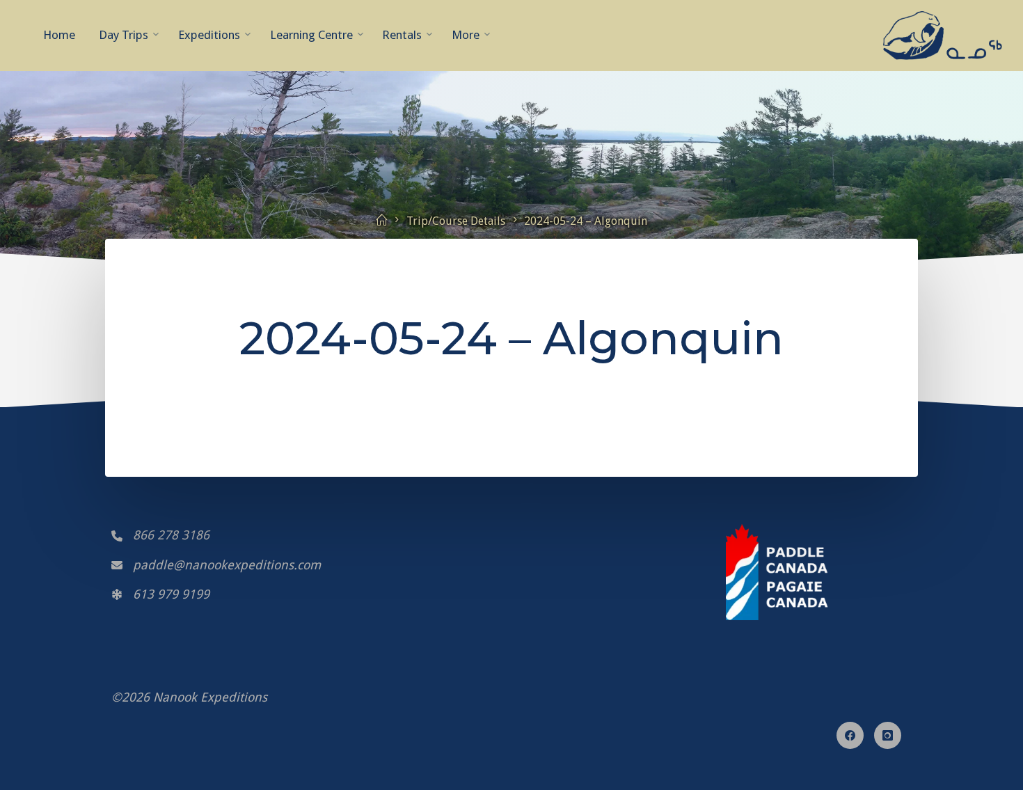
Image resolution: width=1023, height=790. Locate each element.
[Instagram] (887, 735)
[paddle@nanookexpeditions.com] (216, 565)
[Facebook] (850, 735)
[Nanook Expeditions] (942, 34)
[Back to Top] (511, 762)
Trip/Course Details (455, 221)
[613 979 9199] (160, 594)
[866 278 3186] (160, 535)
